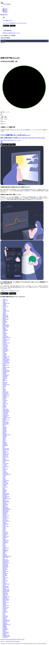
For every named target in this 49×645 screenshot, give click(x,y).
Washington (5, 623)
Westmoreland (5, 628)
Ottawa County (6, 540)
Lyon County (5, 486)
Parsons (4, 546)
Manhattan (5, 490)
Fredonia (4, 397)
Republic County (6, 562)
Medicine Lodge (6, 501)
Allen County (5, 300)
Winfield (4, 634)
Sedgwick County (6, 583)
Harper (4, 420)
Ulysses (4, 614)
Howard (4, 439)
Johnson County (6, 453)
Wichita (4, 630)
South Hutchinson (6, 596)
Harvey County (6, 422)
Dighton (4, 368)
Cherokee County (6, 339)
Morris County (5, 510)
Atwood (4, 311)
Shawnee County (6, 589)
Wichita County (6, 631)
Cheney (4, 338)
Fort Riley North (6, 394)
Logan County (5, 483)
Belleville (4, 322)
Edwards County (6, 374)
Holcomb (4, 436)
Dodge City (5, 369)
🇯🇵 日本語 (5, 12)
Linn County (5, 482)
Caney (4, 332)
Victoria (4, 618)
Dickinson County (6, 367)
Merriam (4, 502)
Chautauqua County (6, 337)
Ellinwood (5, 380)
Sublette (4, 604)
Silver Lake (5, 592)
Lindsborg (5, 481)
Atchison (4, 309)
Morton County (6, 511)
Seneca (4, 585)
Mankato (4, 491)
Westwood (5, 629)
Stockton (4, 603)
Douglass (4, 372)
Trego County (5, 611)
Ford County (5, 392)
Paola (4, 544)
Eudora (4, 388)
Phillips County (6, 549)
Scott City (5, 579)
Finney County (6, 391)
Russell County (6, 571)
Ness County (5, 519)
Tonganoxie (5, 608)
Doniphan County (6, 370)
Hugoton (4, 442)
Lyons (4, 487)
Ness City (5, 518)
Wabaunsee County (6, 620)
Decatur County (6, 365)
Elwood (4, 385)
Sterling (4, 601)
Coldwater (5, 353)
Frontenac (5, 398)
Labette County (6, 466)
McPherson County (6, 498)
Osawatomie (5, 533)
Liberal (4, 478)
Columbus (5, 354)
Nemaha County (6, 515)
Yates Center (5, 637)
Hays (4, 426)
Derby (4, 366)
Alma (4, 301)
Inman (4, 446)
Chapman (5, 335)
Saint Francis (5, 573)
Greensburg (5, 416)
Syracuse (4, 606)
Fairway (4, 390)
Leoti (4, 477)
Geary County (5, 403)
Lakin (4, 467)
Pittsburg (4, 551)
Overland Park (5, 542)
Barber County (5, 316)
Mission (4, 506)
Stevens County (6, 602)
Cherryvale (5, 340)
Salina (4, 576)
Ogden (4, 529)
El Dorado (5, 376)
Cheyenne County (6, 342)
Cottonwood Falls (6, 359)
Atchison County (6, 310)
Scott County (5, 580)
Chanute (4, 334)
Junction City (5, 454)
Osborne (4, 534)
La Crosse (5, 464)
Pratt (4, 558)
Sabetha (4, 572)
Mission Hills (5, 507)
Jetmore (4, 450)
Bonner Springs (6, 324)
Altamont (4, 302)
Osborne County (6, 535)
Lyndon (4, 485)
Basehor (4, 318)
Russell (4, 570)
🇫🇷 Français (5, 9)
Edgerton (4, 373)
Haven (4, 424)
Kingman (4, 459)
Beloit (4, 323)
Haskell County (6, 423)
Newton (4, 522)
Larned (4, 470)
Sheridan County (6, 590)
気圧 (2, 118)
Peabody (4, 548)
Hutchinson (5, 444)
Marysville (5, 495)
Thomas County (6, 607)
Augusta (4, 314)
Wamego (4, 622)
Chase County (5, 336)
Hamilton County (6, 419)
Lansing (4, 469)
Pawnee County (6, 547)
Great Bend (5, 414)
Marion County (6, 493)
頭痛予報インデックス (5, 112)
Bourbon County (6, 325)
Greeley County (6, 415)
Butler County (5, 330)
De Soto (4, 364)
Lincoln (4, 479)
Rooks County (5, 566)
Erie (3, 387)
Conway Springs (6, 358)
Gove (4, 407)
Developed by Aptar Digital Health (7, 639)
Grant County (5, 412)
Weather (7, 641)
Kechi (4, 458)
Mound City (5, 512)
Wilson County (6, 633)
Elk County (5, 378)
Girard (4, 404)
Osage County (5, 532)
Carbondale (5, 333)
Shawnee (4, 588)
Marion (4, 492)
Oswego (4, 538)
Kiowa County (5, 463)
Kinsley (4, 461)
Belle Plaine (5, 321)
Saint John (5, 574)
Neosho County (6, 517)
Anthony (4, 305)
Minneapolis (5, 505)
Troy (4, 613)
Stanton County (6, 599)
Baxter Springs (5, 319)
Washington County (6, 624)
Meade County (5, 500)
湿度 (2, 121)
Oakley (4, 527)
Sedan (4, 581)
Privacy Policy (21, 639)
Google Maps (16, 641)
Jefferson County (6, 449)
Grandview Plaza (6, 411)
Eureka (4, 389)
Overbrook (5, 541)
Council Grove (5, 360)
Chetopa (4, 341)
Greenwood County (6, 417)
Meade (4, 499)
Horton (4, 438)
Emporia (4, 386)
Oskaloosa (5, 537)
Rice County (5, 563)
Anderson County (6, 303)
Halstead (4, 418)
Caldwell (4, 331)
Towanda (4, 610)
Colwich (4, 355)
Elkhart (4, 379)
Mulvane (4, 514)
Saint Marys (5, 575)
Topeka (4, 609)
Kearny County (6, 457)
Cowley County (6, 362)
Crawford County (6, 363)
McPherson (5, 497)
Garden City (5, 400)
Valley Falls (5, 617)
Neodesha (5, 516)
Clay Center (5, 346)
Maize (4, 489)
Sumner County (6, 605)
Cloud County (5, 349)
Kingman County (6, 460)
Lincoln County (6, 480)
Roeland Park (5, 565)
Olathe (4, 530)
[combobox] (1, 40)
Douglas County (6, 371)
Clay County (5, 347)
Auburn (4, 312)
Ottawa (4, 539)
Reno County (5, 561)
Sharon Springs (6, 587)
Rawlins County (6, 560)
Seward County (6, 586)
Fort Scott (5, 395)
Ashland (4, 308)
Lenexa (4, 476)
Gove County (5, 408)
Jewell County (5, 451)
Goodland (5, 406)
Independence (5, 445)
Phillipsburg (5, 550)
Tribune (4, 612)
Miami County (5, 503)
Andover (4, 304)
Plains (4, 553)
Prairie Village (5, 557)
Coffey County (6, 350)
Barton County (5, 317)
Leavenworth (5, 473)
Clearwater (5, 348)
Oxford (4, 543)
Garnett (4, 402)
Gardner (4, 401)
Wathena (4, 625)
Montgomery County (7, 509)
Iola (3, 447)
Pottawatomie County (7, 556)
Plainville (4, 554)
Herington (5, 428)
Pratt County (5, 559)
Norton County (6, 526)
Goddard (4, 405)
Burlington (5, 328)
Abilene (4, 299)
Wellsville (5, 627)
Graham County (6, 410)
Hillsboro (4, 433)
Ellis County (5, 382)
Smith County (5, 594)
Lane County (5, 468)
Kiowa (4, 462)
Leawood (4, 475)
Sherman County (6, 591)
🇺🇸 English (5, 8)
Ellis (4, 381)
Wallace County (6, 621)
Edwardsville (5, 375)
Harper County (6, 421)
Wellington (5, 626)
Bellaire (4, 320)
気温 (2, 123)
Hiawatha (5, 430)
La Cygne (5, 465)
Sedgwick (5, 582)
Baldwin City (5, 315)
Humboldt (5, 443)
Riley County (5, 564)
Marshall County (6, 494)
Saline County (5, 577)
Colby (4, 352)
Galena (4, 399)
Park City (4, 545)
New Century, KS (6, 521)
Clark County (5, 344)
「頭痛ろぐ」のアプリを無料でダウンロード (10, 290)
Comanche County (6, 356)
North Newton (5, 524)
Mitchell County (6, 508)
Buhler (4, 327)
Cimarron (4, 343)
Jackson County (6, 448)
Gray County (5, 413)
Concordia (5, 357)
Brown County (6, 326)
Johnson (4, 452)
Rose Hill (4, 567)
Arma (4, 307)
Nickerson (5, 523)
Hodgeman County (6, 434)
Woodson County (6, 635)
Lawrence (5, 471)
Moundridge (5, 513)
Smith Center (5, 593)
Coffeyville (5, 351)
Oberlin (4, 528)
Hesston (4, 429)
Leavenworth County (7, 474)
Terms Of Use (16, 639)
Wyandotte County (6, 636)
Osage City (5, 531)
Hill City (4, 432)
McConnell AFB (6, 496)
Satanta (4, 578)
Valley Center (5, 615)
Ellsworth (5, 383)
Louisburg (5, 484)
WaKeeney (5, 619)
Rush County (5, 569)
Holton (4, 437)
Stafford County (6, 598)
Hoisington (5, 435)
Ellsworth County (6, 384)
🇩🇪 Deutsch (5, 10)
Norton (4, 525)
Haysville (4, 427)
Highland (4, 431)
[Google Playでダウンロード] (13, 26)
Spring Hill (5, 597)
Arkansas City (5, 306)
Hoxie (4, 440)
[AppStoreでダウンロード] (6, 26)
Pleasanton (5, 555)
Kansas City (5, 455)
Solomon (4, 595)
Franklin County (6, 396)
